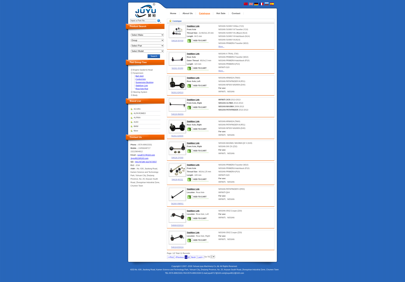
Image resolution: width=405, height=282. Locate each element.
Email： (134, 155)
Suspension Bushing (144, 82)
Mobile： (134, 148)
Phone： (134, 145)
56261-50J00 (177, 68)
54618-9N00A (177, 114)
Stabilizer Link (193, 26)
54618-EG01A (177, 247)
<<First (171, 257)
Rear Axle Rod (142, 89)
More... (221, 46)
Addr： (134, 169)
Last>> (201, 257)
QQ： (133, 162)
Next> (193, 257)
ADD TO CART (199, 40)
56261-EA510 (177, 92)
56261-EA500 (177, 136)
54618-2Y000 (177, 158)
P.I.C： (133, 165)
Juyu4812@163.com (139, 158)
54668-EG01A (177, 225)
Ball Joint (139, 76)
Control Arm (141, 79)
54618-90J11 (177, 179)
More (136, 131)
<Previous (179, 257)
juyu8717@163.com (146, 155)
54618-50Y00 (177, 41)
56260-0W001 (177, 204)
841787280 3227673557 (146, 162)
